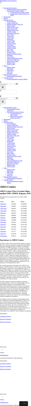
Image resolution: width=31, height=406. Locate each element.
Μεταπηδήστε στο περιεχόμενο (8, 0)
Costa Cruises (10, 37)
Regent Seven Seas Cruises (14, 54)
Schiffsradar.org (4, 355)
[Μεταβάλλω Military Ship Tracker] (28, 112)
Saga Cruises (10, 57)
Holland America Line (13, 30)
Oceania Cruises (11, 52)
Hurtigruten (10, 39)
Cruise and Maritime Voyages (14, 58)
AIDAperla (3, 206)
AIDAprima (3, 208)
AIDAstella (3, 211)
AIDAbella (3, 222)
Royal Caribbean (11, 21)
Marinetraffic (7, 17)
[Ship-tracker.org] (8, 5)
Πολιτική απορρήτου (5, 322)
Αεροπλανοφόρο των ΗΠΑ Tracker (19, 12)
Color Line (10, 71)
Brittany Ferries (11, 67)
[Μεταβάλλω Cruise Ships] (28, 122)
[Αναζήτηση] (0, 82)
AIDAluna (3, 220)
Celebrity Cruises (11, 32)
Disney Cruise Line (12, 29)
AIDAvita (2, 229)
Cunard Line (10, 36)
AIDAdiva (3, 224)
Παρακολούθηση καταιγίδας (14, 76)
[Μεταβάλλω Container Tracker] (28, 180)
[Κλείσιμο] (2, 87)
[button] (17, 8)
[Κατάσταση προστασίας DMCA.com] (15, 344)
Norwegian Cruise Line (13, 33)
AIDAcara (3, 233)
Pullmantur (10, 55)
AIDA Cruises (10, 42)
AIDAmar (3, 213)
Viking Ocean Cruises (12, 27)
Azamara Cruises (11, 43)
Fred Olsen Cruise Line (13, 60)
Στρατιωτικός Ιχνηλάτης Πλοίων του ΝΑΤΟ (19, 14)
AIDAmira (3, 231)
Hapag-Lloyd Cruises (12, 61)
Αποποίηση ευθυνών (5, 316)
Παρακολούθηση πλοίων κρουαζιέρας (17, 9)
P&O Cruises (10, 51)
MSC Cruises (10, 34)
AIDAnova (3, 204)
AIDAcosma (3, 236)
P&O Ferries (10, 70)
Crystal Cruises (11, 40)
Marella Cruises (11, 62)
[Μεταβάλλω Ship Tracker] (28, 107)
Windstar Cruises (11, 46)
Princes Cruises (11, 26)
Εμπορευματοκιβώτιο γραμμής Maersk (17, 79)
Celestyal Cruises (11, 48)
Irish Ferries (10, 68)
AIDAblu (2, 217)
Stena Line (10, 73)
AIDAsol (2, 215)
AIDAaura (3, 227)
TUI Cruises (10, 45)
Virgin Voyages (11, 64)
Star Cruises (10, 49)
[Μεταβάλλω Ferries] (28, 168)
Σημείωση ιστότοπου (5, 319)
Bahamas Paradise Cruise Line (15, 24)
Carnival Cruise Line (12, 23)
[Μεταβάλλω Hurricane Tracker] (28, 177)
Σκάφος (6, 18)
